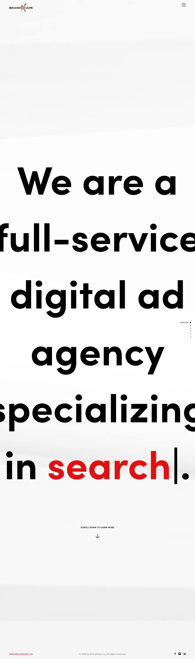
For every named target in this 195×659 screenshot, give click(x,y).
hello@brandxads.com (21, 654)
